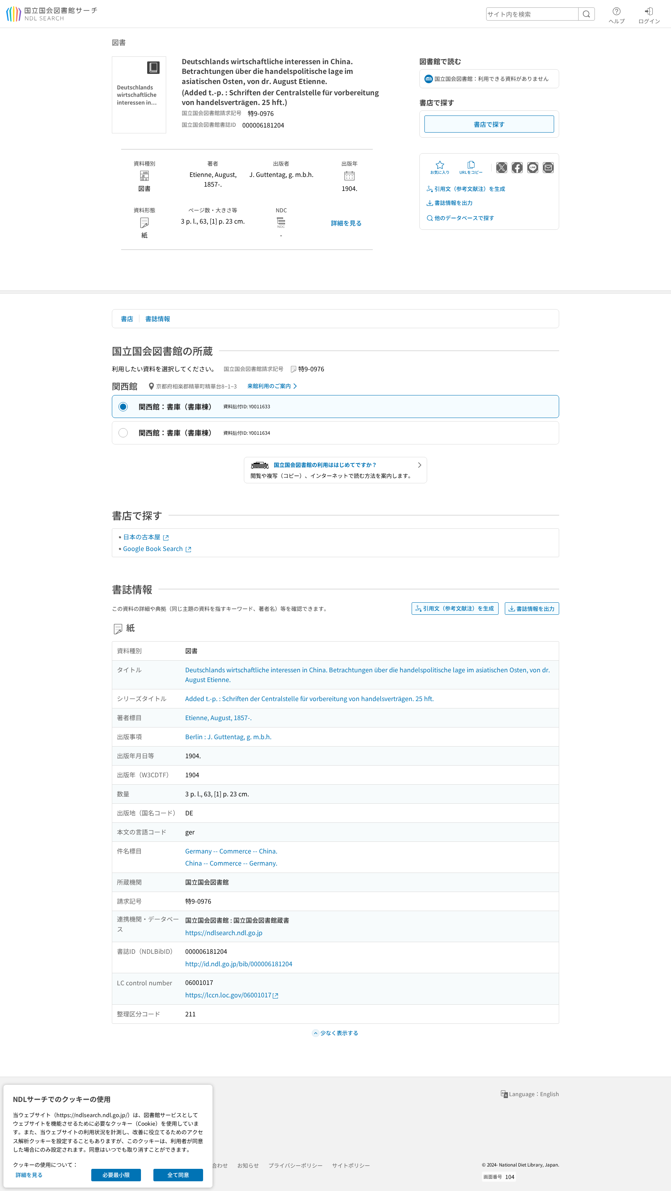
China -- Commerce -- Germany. (231, 862)
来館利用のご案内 (269, 386)
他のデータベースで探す (464, 218)
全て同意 (178, 1175)
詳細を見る (346, 222)
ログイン (649, 20)
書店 (127, 318)
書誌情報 (157, 318)
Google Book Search (153, 548)
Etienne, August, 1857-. (218, 717)
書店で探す (489, 124)
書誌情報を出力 (454, 202)
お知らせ (248, 1165)
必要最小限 (116, 1175)
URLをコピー (471, 172)
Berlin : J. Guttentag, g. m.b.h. (228, 736)
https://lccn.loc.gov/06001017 (228, 994)
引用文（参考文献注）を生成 (470, 188)
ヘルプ (616, 20)
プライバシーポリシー (295, 1165)
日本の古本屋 (142, 536)
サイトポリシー (351, 1165)
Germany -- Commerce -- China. (231, 850)
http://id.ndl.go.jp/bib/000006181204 (238, 963)
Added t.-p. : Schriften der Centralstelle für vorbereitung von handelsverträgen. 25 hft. (309, 698)
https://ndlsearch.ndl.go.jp (223, 932)
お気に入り (440, 172)
